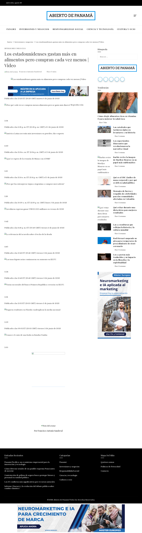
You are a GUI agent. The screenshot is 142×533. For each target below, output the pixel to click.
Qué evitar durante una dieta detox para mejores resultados (125, 210)
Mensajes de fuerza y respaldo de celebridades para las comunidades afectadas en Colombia (125, 195)
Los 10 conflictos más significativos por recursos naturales (29, 482)
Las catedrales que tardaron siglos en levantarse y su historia (124, 130)
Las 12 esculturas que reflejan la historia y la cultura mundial (123, 227)
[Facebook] (100, 79)
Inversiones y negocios (15, 48)
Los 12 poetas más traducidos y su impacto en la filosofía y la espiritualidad (124, 258)
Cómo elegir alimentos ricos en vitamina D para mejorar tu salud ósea (117, 117)
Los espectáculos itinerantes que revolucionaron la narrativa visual (121, 145)
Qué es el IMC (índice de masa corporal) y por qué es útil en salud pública (125, 180)
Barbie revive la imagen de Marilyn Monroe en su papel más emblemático (125, 160)
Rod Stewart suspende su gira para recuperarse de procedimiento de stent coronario (125, 242)
